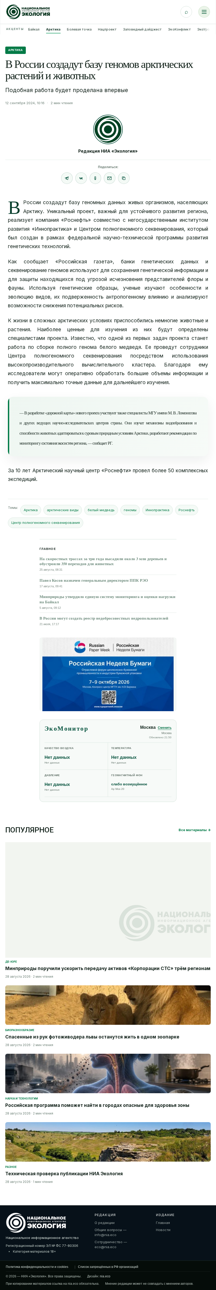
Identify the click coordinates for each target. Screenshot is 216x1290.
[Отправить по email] (109, 178)
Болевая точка (79, 29)
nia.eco (105, 1276)
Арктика (53, 29)
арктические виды (62, 510)
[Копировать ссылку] (124, 178)
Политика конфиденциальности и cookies (37, 1267)
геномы (130, 510)
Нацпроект (107, 29)
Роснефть (187, 510)
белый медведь (101, 510)
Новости (163, 1230)
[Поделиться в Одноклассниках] (95, 178)
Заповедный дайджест (142, 29)
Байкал (34, 29)
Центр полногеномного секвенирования (45, 522)
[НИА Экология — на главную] (28, 11)
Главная (163, 1223)
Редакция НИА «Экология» (108, 151)
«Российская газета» (84, 262)
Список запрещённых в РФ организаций (108, 1267)
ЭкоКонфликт (179, 29)
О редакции (105, 1223)
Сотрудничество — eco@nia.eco (111, 1244)
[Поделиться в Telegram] (67, 178)
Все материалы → (195, 830)
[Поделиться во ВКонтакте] (81, 178)
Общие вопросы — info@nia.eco (110, 1232)
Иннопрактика (157, 510)
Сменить (164, 728)
